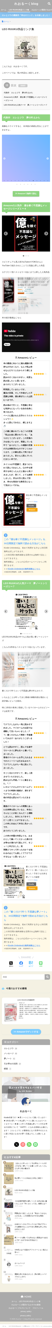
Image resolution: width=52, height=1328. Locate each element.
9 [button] (33, 180)
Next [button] (47, 158)
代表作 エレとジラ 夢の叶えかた (18, 93)
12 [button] (44, 180)
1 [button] (4, 180)
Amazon (32, 510)
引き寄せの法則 (12, 1064)
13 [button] (48, 180)
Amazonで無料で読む (27, 193)
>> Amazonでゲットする (26, 1032)
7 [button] (26, 180)
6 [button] (22, 180)
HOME (27, 1296)
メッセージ (10, 1053)
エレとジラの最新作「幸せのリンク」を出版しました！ (26, 15)
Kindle (31, 506)
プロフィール (37, 1308)
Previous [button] (4, 158)
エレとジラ (10, 1048)
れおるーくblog (26, 3)
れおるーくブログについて (19, 1308)
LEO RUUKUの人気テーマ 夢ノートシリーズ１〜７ (25, 105)
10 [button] (37, 180)
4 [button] (15, 180)
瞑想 (7, 1069)
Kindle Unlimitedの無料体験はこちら (24, 569)
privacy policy (26, 1311)
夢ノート (9, 1059)
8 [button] (29, 180)
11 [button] (40, 180)
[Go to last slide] (6, 233)
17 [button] (28, 184)
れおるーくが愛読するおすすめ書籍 (26, 1305)
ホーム (3, 10)
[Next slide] (46, 233)
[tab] (23, 255)
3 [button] (11, 180)
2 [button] (8, 180)
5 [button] (19, 180)
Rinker (35, 501)
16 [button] (24, 184)
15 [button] (20, 184)
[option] (26, 158)
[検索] (47, 977)
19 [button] (35, 184)
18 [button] (31, 184)
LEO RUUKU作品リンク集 (19, 10)
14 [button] (17, 184)
